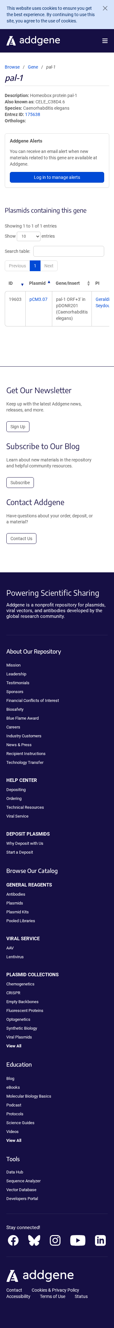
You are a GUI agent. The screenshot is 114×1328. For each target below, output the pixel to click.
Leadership (16, 674)
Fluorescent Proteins (24, 1010)
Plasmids (14, 903)
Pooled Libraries (20, 920)
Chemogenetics (20, 984)
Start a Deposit (19, 852)
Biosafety (14, 709)
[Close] (102, 8)
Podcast (13, 1105)
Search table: (17, 251)
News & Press (19, 744)
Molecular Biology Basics (28, 1096)
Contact (14, 1290)
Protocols (14, 1114)
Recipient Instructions (26, 753)
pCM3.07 (38, 299)
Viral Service (17, 816)
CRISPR (13, 992)
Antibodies (15, 894)
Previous (17, 265)
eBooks (13, 1087)
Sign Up (17, 426)
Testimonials (17, 682)
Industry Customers (23, 736)
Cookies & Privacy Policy (55, 1290)
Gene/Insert (68, 283)
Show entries (30, 236)
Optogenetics (18, 1019)
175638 (32, 114)
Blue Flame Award (22, 718)
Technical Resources (25, 807)
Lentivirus (15, 956)
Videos (12, 1131)
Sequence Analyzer (23, 1181)
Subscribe (20, 482)
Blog (10, 1078)
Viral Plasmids (19, 1037)
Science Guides (20, 1122)
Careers (13, 727)
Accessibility (18, 1296)
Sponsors (14, 691)
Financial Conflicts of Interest (32, 700)
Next (49, 265)
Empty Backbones (22, 1001)
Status (81, 1296)
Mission (13, 665)
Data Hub (14, 1172)
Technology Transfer (24, 762)
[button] (105, 41)
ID (11, 283)
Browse (12, 67)
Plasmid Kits (17, 912)
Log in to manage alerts (57, 177)
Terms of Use (52, 1296)
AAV (10, 948)
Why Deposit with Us (24, 843)
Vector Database (21, 1189)
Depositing (16, 789)
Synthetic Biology (21, 1028)
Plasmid (37, 283)
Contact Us (21, 538)
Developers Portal (22, 1198)
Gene (33, 67)
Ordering (14, 798)
